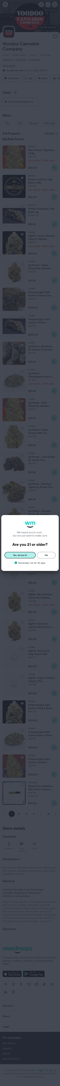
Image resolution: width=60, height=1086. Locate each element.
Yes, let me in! (20, 555)
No (46, 555)
